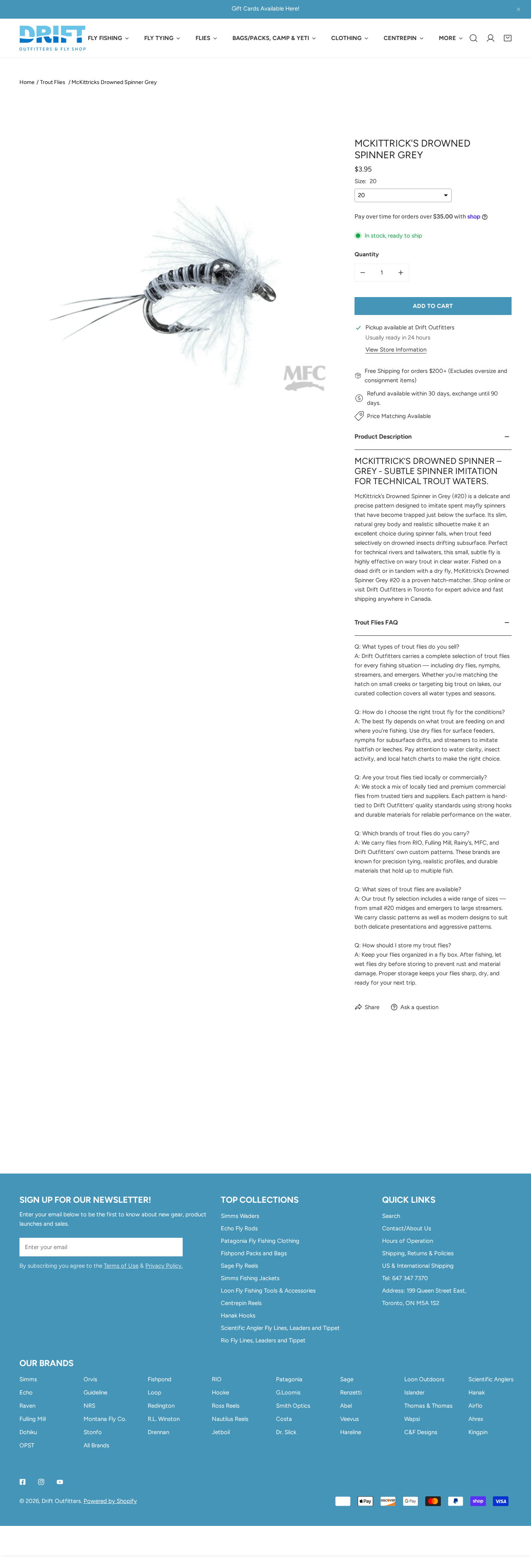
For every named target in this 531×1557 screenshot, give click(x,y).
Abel (346, 1405)
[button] (507, 38)
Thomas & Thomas (428, 1405)
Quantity (367, 254)
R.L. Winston (164, 1418)
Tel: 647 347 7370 (405, 1278)
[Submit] (172, 1247)
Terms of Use (121, 1265)
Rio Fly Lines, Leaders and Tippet (263, 1340)
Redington (161, 1405)
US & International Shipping (418, 1265)
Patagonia (289, 1379)
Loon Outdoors (424, 1379)
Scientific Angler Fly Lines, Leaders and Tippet (280, 1327)
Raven (27, 1405)
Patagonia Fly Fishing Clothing (260, 1240)
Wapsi (412, 1418)
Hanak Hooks (238, 1315)
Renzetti (351, 1392)
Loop (154, 1392)
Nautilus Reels (230, 1418)
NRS (89, 1405)
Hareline (350, 1432)
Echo (26, 1392)
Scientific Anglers (491, 1379)
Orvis (90, 1379)
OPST (26, 1445)
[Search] (473, 38)
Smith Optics (293, 1405)
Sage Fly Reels (239, 1265)
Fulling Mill (32, 1418)
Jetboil (221, 1432)
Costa (284, 1418)
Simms (28, 1379)
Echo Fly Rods (239, 1228)
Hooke (220, 1392)
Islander (414, 1392)
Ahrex (475, 1418)
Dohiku (28, 1432)
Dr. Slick (286, 1432)
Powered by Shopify (110, 1501)
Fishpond (159, 1379)
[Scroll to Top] (517, 1516)
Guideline (95, 1392)
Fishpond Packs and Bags (254, 1253)
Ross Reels (225, 1405)
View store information (395, 349)
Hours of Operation (407, 1240)
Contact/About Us (406, 1228)
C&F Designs (420, 1432)
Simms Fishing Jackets (250, 1278)
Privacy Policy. (164, 1265)
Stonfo (93, 1432)
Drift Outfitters (61, 1501)
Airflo (475, 1405)
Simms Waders (240, 1215)
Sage (346, 1379)
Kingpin (477, 1432)
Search (391, 1215)
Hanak (476, 1392)
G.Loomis (288, 1392)
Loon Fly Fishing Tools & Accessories (268, 1290)
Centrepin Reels (241, 1303)
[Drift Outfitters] (52, 38)
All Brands (96, 1445)
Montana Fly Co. (105, 1418)
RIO (217, 1379)
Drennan (158, 1432)
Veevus (349, 1418)
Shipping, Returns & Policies (418, 1253)
